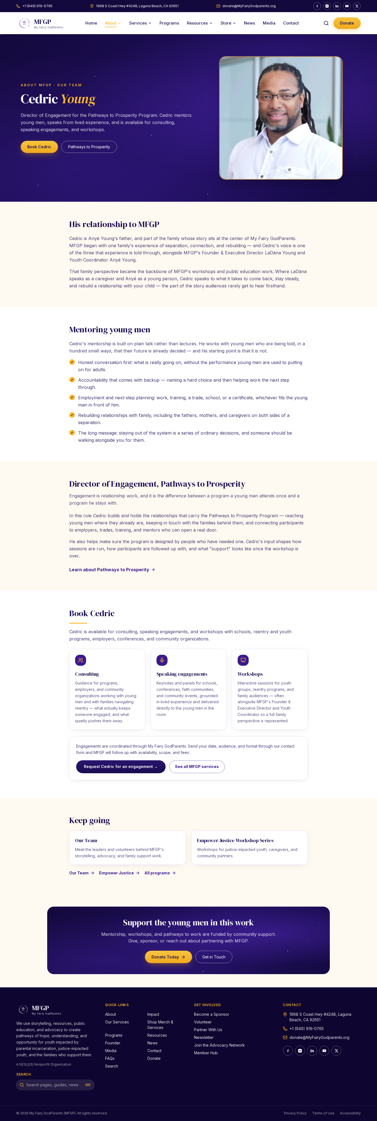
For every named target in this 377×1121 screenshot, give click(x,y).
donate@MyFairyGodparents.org (249, 6)
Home (91, 23)
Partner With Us (208, 1029)
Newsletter (204, 1037)
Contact (291, 23)
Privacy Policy (295, 1113)
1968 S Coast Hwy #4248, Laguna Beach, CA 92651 (137, 6)
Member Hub (206, 1052)
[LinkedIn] (337, 6)
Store (226, 23)
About (110, 23)
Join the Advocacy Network (219, 1045)
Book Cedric (39, 146)
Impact (153, 1014)
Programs (169, 23)
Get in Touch (213, 957)
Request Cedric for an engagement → (121, 766)
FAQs (110, 1058)
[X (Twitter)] (357, 6)
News (249, 23)
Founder (112, 1043)
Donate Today (165, 957)
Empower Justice (116, 873)
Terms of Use (323, 1113)
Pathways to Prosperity (89, 146)
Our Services (117, 1022)
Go (88, 1085)
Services (138, 23)
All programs (157, 873)
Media (269, 23)
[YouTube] (347, 6)
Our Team (79, 873)
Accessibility (350, 1113)
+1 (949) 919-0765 (37, 6)
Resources (197, 23)
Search (111, 1066)
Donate (347, 23)
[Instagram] (327, 6)
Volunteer (203, 1022)
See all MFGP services (197, 766)
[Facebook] (317, 6)
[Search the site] (326, 23)
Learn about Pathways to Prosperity (109, 569)
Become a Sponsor (211, 1014)
